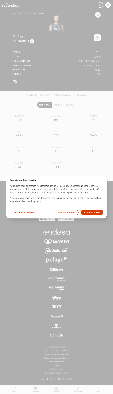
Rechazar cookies (66, 212)
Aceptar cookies (92, 212)
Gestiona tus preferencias (26, 212)
